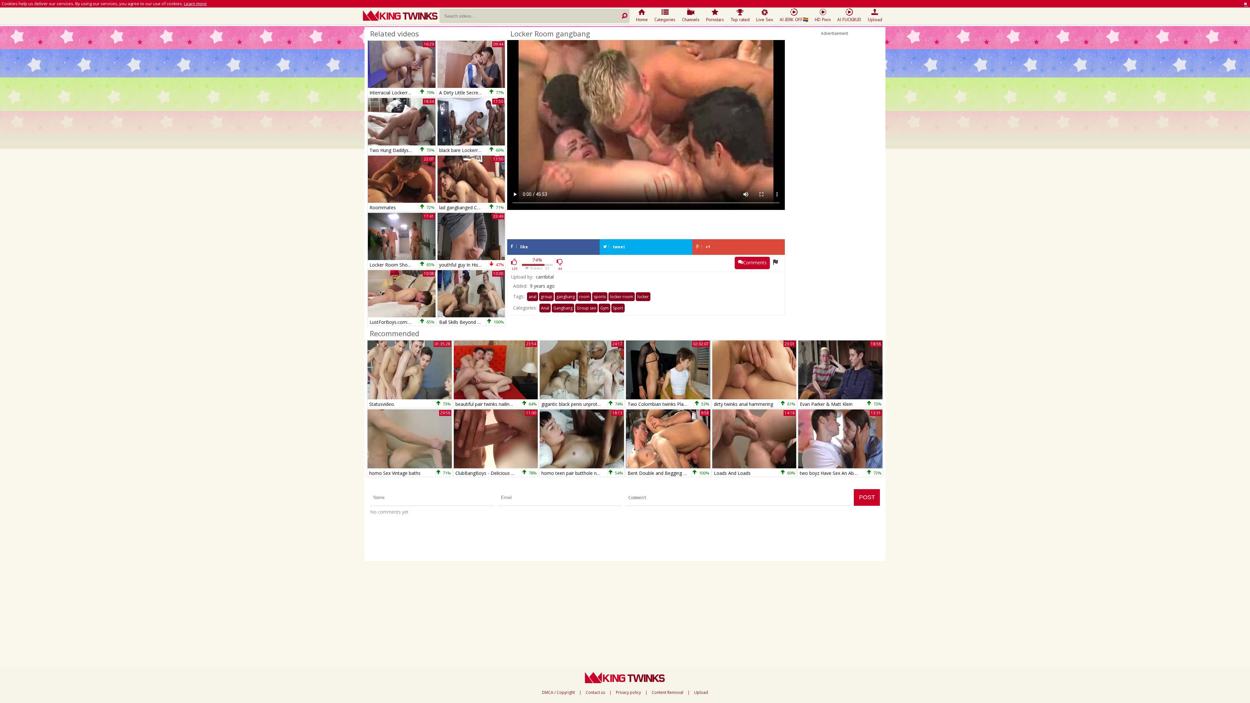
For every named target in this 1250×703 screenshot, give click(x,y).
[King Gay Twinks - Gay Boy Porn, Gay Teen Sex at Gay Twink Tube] (401, 16)
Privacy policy (628, 693)
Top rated (740, 19)
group (546, 296)
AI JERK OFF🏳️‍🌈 (794, 19)
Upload (875, 19)
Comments (755, 262)
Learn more (195, 4)
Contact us (595, 693)
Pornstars (715, 19)
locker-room (621, 296)
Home (642, 19)
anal (532, 296)
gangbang (565, 296)
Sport (618, 308)
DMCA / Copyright (558, 693)
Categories (664, 19)
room (584, 296)
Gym (604, 308)
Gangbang (563, 308)
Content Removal (667, 693)
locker (643, 296)
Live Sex (764, 19)
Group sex (586, 308)
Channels (691, 19)
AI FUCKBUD (849, 19)
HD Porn (823, 19)
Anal (545, 308)
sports (600, 296)
